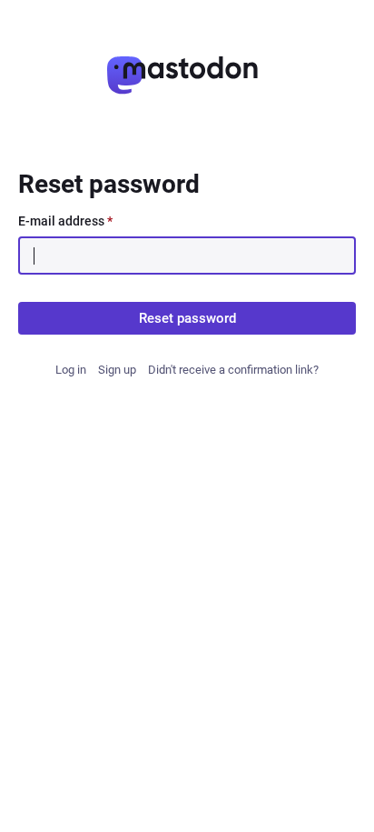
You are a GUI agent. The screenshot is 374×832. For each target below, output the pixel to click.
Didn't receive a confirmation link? (233, 369)
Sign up (117, 369)
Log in (70, 369)
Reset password (187, 318)
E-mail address (65, 221)
